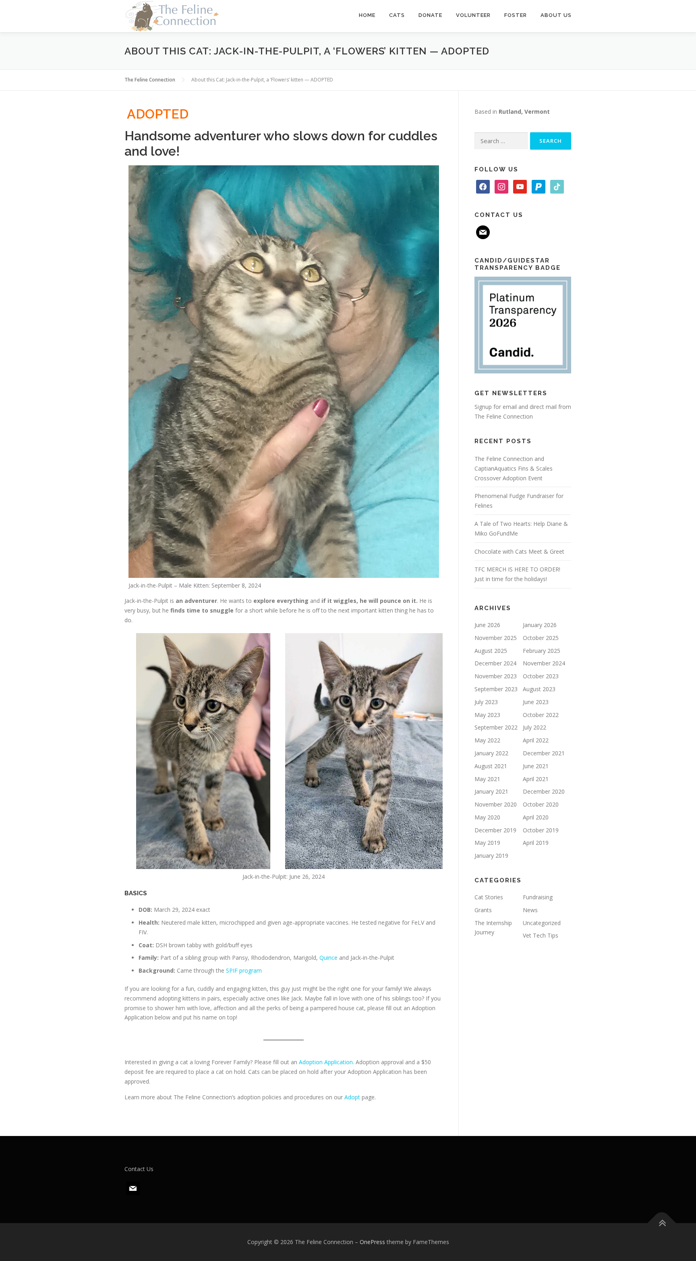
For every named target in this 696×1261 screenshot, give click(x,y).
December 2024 (495, 663)
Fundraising (538, 897)
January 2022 (491, 753)
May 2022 (487, 740)
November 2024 (544, 663)
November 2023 (495, 676)
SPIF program (244, 970)
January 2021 (491, 791)
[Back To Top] (662, 1223)
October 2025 (541, 638)
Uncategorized (542, 923)
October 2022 (541, 715)
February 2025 (541, 650)
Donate (430, 15)
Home (367, 15)
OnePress (372, 1242)
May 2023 (487, 715)
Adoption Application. (326, 1062)
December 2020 (544, 791)
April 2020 (536, 817)
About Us (556, 15)
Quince (328, 957)
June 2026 (487, 625)
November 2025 (495, 638)
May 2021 (487, 779)
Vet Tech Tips (540, 935)
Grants (483, 910)
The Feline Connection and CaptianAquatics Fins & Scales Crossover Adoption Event (513, 468)
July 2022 (534, 727)
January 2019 (491, 855)
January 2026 (540, 625)
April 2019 (536, 842)
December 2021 (544, 753)
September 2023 (496, 689)
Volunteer (473, 15)
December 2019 (495, 830)
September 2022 (496, 727)
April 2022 (536, 740)
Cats (397, 15)
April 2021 (536, 779)
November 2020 (495, 804)
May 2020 (487, 817)
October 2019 (541, 830)
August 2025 (490, 650)
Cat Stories (488, 897)
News (530, 910)
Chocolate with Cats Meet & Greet (519, 551)
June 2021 (536, 766)
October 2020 (541, 804)
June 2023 (536, 702)
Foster (515, 15)
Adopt (352, 1097)
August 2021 (490, 766)
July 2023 (486, 702)
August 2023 (539, 689)
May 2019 (487, 842)
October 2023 (541, 676)
